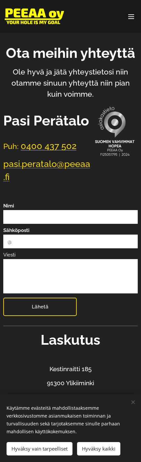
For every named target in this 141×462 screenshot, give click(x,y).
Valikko (131, 16)
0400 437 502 (48, 146)
